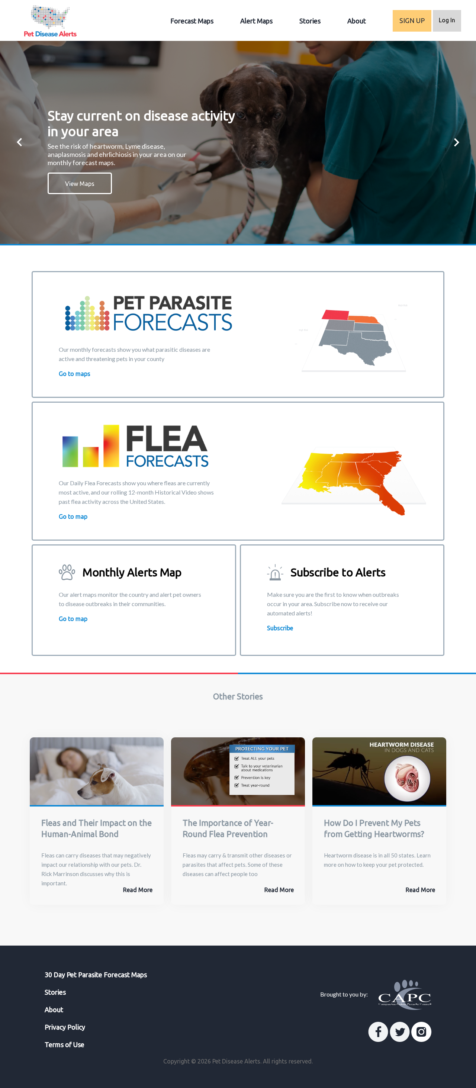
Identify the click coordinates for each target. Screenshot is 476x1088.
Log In (447, 20)
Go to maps (74, 373)
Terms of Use (64, 1044)
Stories (310, 21)
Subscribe (280, 628)
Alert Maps (256, 21)
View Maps (79, 183)
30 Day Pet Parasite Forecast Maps (96, 974)
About (356, 21)
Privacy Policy (65, 1027)
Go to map (73, 516)
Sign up (412, 20)
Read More (137, 889)
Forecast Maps (191, 21)
